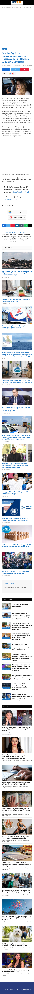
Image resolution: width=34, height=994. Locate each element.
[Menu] (3, 3)
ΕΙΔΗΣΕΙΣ (4, 49)
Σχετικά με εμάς (26, 989)
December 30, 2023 (10, 199)
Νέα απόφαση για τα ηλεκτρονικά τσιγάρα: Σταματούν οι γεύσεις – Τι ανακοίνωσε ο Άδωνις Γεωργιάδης (16, 409)
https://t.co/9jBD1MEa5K (21, 192)
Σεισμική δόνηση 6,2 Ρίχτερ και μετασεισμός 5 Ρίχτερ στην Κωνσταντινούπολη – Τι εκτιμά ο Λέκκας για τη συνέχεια (17, 273)
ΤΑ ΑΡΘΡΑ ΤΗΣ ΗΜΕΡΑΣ (12, 989)
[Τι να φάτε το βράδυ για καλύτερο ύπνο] (6, 606)
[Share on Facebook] (6, 69)
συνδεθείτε (23, 587)
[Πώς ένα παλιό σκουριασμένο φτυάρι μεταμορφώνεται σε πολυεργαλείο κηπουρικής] (6, 677)
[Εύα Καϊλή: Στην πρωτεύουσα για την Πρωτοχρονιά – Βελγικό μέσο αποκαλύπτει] (17, 86)
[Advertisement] (17, 28)
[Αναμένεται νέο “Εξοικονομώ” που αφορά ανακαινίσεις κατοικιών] (17, 288)
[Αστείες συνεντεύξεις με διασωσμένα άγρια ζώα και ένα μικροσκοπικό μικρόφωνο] (6, 636)
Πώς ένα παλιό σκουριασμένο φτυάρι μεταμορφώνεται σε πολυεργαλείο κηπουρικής (22, 677)
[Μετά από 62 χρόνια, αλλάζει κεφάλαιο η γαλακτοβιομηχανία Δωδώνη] (17, 315)
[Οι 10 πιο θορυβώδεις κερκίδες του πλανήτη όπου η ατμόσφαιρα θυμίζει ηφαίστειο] (6, 686)
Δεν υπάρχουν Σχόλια (19, 65)
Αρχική (3, 7)
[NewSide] (17, 2)
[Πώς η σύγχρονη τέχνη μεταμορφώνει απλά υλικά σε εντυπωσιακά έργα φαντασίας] (6, 696)
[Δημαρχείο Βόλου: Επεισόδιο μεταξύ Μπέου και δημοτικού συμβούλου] (17, 481)
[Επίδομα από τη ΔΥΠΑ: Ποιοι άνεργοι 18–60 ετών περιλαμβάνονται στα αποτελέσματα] (17, 534)
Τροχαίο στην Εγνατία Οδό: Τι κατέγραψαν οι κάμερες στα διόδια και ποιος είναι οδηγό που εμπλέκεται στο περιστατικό (16, 437)
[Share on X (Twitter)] (15, 69)
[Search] (31, 3)
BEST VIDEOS (5, 617)
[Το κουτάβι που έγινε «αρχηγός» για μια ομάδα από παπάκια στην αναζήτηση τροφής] (6, 656)
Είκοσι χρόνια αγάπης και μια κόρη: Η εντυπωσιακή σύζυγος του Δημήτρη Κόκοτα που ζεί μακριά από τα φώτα (9, 238)
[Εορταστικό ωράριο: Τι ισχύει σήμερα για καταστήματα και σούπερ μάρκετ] (17, 560)
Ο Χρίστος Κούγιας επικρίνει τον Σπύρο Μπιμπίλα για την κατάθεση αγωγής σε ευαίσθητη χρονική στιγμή (15, 465)
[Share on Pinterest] (24, 69)
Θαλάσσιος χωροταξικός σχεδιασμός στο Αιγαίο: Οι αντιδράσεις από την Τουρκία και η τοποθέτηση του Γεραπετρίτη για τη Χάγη (17, 354)
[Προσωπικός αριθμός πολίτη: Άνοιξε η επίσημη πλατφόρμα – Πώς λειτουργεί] (17, 507)
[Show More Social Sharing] (30, 69)
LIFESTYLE (4, 608)
